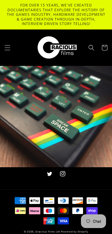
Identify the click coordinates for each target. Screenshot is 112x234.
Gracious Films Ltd (47, 231)
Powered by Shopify (74, 231)
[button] (7, 47)
